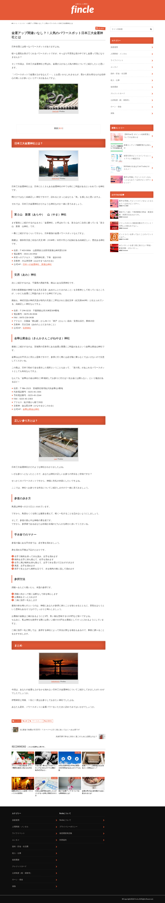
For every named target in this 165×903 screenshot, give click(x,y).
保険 (112, 113)
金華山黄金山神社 (31, 409)
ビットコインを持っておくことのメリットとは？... (136, 235)
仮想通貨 (114, 87)
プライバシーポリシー (68, 826)
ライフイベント (117, 60)
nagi (55, 459)
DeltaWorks (55, 681)
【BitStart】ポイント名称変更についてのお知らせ (137, 135)
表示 (61, 128)
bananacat (125, 217)
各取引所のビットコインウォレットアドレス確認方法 (137, 157)
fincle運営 (125, 205)
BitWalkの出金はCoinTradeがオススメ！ (137, 167)
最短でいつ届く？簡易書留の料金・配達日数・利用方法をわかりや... (136, 213)
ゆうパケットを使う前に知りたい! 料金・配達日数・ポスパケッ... (135, 246)
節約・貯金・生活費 (119, 73)
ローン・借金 (116, 106)
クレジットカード (118, 93)
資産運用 (114, 47)
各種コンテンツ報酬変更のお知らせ (137, 146)
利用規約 (63, 840)
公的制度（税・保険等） (120, 100)
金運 (25, 721)
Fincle (136, 899)
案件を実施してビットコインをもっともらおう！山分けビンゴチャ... (136, 202)
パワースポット (36, 721)
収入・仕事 (115, 80)
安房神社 (27, 328)
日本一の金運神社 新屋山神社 (37, 264)
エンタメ (17, 721)
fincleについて (65, 820)
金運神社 (49, 721)
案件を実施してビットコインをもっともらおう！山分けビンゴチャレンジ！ (137, 180)
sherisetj (55, 111)
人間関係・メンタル (119, 54)
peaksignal (55, 178)
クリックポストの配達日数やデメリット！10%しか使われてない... (136, 224)
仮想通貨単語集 (65, 833)
